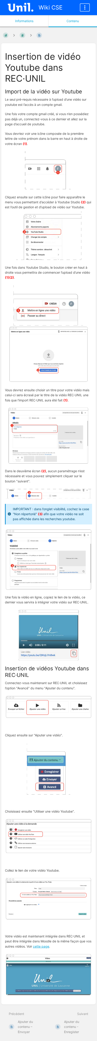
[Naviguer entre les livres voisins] (14, 35)
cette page (41, 946)
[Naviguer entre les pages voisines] (31, 35)
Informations (24, 21)
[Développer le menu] (85, 7)
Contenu (73, 21)
